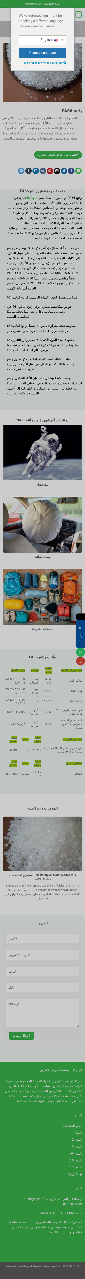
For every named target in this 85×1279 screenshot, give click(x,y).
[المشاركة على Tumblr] (28, 171)
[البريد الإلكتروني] (80, 661)
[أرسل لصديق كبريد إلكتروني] (57, 171)
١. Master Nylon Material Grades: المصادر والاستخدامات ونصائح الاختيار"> (44, 865)
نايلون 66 (32, 198)
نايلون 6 (77, 1146)
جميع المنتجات (72, 1126)
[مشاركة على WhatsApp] (78, 171)
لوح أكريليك (74, 1174)
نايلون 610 (75, 1160)
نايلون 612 (75, 1167)
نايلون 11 (76, 1133)
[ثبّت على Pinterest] (50, 171)
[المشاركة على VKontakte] (43, 171)
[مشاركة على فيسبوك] (71, 171)
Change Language (42, 53)
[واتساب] (80, 652)
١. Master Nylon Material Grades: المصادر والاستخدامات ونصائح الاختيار (42, 876)
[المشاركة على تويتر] (64, 171)
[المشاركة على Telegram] (21, 171)
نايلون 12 (76, 1139)
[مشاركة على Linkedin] (35, 171)
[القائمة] (78, 14)
